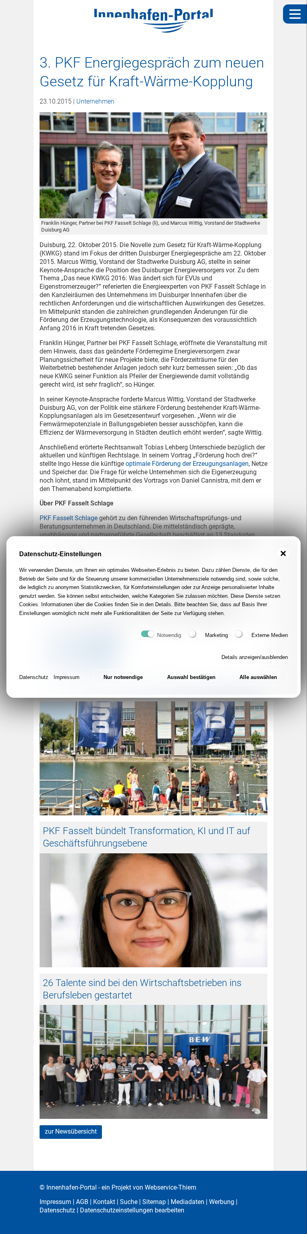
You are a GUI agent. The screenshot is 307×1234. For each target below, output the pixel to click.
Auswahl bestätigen (191, 677)
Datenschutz (33, 677)
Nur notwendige (123, 677)
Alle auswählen (258, 677)
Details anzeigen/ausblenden (254, 657)
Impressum (67, 677)
